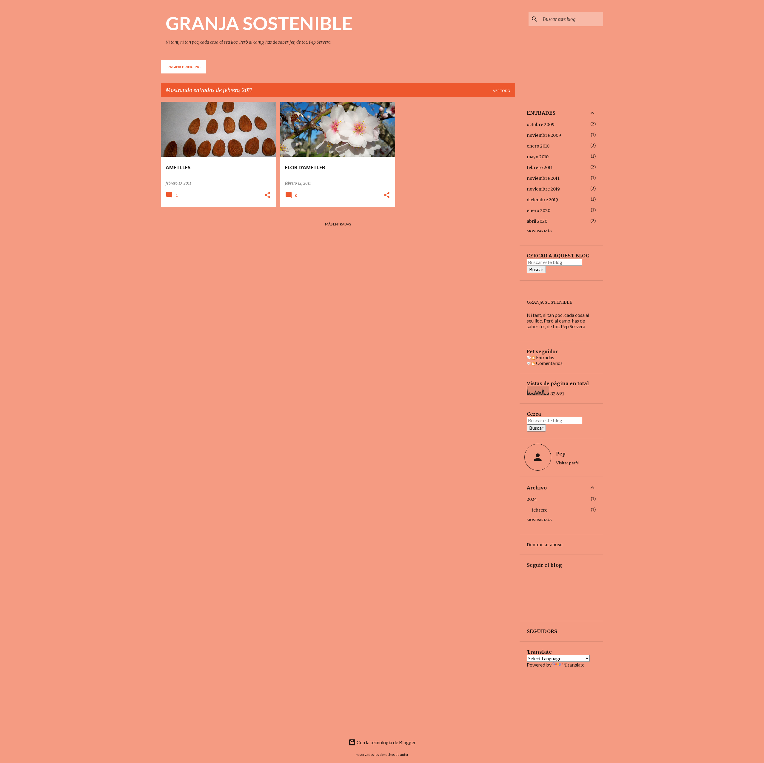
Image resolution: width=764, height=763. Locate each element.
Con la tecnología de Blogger (386, 742)
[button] (267, 195)
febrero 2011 (540, 167)
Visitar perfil (567, 462)
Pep (561, 454)
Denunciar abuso (545, 544)
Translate (574, 665)
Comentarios (549, 363)
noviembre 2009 (544, 135)
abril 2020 (537, 221)
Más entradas (338, 224)
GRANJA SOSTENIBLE (259, 23)
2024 (532, 499)
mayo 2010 (538, 156)
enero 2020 (538, 210)
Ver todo (501, 90)
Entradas (544, 357)
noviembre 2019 (543, 189)
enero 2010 (538, 146)
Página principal (184, 67)
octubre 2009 (540, 124)
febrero (540, 510)
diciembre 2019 (542, 199)
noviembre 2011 (543, 178)
